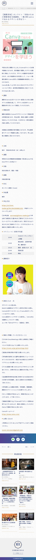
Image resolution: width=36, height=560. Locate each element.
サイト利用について (18, 553)
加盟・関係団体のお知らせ (27, 477)
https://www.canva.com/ (10, 414)
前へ (9, 447)
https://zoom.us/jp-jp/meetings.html (15, 348)
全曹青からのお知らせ (8, 526)
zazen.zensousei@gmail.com (12, 430)
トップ (3, 8)
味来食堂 (21, 475)
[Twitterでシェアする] (23, 439)
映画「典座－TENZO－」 (26, 527)
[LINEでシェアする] (13, 439)
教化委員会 (5, 21)
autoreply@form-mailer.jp (19, 215)
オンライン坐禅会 (7, 479)
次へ (26, 447)
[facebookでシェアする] (18, 439)
